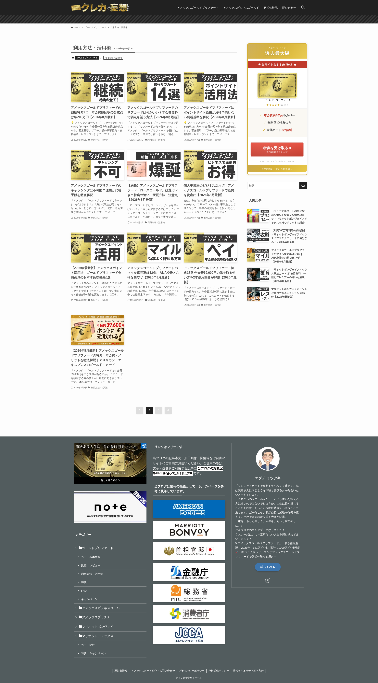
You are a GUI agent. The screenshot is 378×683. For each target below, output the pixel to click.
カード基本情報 (90, 557)
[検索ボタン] (302, 7)
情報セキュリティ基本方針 (248, 670)
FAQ (84, 590)
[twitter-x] (267, 580)
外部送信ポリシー (218, 670)
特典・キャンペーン (93, 653)
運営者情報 (120, 670)
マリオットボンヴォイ (97, 626)
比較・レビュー (90, 565)
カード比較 (88, 645)
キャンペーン (89, 599)
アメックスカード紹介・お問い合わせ (153, 670)
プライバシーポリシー (191, 670)
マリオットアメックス (97, 636)
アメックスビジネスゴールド (102, 608)
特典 (84, 582)
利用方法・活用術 (92, 574)
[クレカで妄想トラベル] (100, 7)
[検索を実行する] (303, 185)
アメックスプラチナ (96, 617)
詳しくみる (267, 566)
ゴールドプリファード (87, 57)
